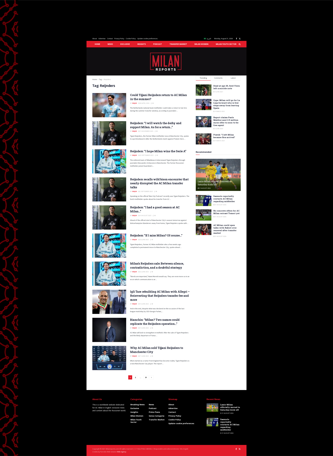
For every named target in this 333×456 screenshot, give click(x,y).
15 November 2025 (146, 131)
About (94, 38)
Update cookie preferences (147, 38)
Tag (100, 79)
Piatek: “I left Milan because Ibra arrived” (224, 136)
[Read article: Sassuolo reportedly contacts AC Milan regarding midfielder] (203, 200)
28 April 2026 (144, 103)
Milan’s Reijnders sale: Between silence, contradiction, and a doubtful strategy (157, 265)
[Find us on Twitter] (240, 38)
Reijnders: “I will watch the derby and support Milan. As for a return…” (155, 125)
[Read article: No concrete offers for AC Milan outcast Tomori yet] (203, 215)
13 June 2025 (144, 304)
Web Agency (121, 452)
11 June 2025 (144, 356)
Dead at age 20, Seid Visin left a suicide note (226, 87)
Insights (141, 44)
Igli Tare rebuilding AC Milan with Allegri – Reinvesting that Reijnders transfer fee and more (160, 296)
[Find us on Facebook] (236, 38)
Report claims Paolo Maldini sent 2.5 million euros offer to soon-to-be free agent (225, 121)
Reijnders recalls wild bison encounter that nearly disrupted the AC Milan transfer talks (159, 183)
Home (97, 44)
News (110, 44)
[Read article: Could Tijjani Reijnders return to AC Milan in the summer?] (109, 105)
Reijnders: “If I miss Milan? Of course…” (156, 235)
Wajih (134, 103)
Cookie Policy (131, 38)
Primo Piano (154, 412)
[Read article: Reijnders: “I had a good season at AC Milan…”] (109, 217)
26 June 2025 (144, 239)
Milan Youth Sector (226, 44)
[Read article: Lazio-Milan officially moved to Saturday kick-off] (218, 175)
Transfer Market (178, 44)
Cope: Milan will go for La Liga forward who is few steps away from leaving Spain (226, 104)
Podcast (157, 44)
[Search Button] (240, 44)
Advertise (101, 38)
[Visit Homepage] (166, 61)
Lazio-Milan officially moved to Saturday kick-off (214, 183)
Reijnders (107, 79)
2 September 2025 (146, 191)
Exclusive (125, 44)
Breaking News (137, 404)
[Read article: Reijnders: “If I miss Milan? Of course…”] (109, 245)
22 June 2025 (144, 272)
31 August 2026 (205, 188)
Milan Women (201, 44)
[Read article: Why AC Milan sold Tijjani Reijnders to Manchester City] (109, 358)
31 (146, 377)
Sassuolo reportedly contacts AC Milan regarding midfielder (224, 199)
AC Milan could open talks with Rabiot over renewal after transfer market (225, 229)
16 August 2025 (145, 215)
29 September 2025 (146, 155)
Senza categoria (156, 416)
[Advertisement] (78, 18)
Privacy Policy (119, 38)
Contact (110, 38)
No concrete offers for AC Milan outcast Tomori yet (226, 212)
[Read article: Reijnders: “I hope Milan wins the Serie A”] (109, 161)
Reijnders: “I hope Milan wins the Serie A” (158, 151)
